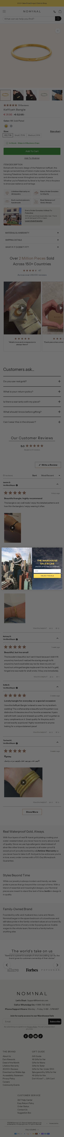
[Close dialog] (60, 549)
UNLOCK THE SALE (47, 576)
